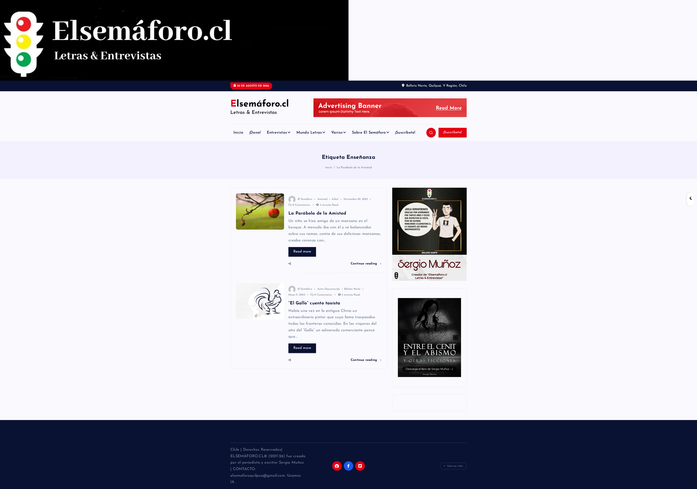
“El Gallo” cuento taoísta (314, 303)
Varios (337, 133)
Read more (302, 251)
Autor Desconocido (328, 289)
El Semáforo (305, 199)
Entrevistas (277, 133)
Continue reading (364, 263)
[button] (429, 337)
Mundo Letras (309, 133)
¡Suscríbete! (405, 133)
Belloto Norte (352, 289)
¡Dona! (255, 133)
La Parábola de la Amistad (354, 167)
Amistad (322, 199)
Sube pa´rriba (455, 466)
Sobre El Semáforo (369, 133)
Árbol (335, 199)
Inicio (238, 133)
